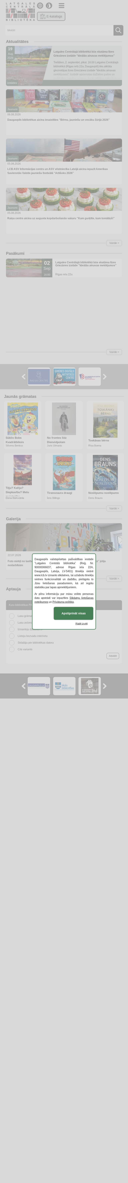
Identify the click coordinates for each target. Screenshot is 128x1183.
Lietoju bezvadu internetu (33, 636)
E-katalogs (54, 16)
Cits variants (25, 649)
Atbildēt (113, 655)
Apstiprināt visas (74, 613)
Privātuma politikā (63, 602)
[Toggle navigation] (61, 5)
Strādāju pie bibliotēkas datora (36, 642)
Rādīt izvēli (82, 623)
